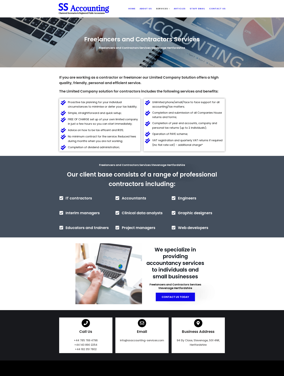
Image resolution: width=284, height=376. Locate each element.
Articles (180, 8)
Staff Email (197, 8)
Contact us (217, 8)
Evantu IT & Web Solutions (73, 372)
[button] (169, 8)
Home (131, 8)
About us (146, 8)
